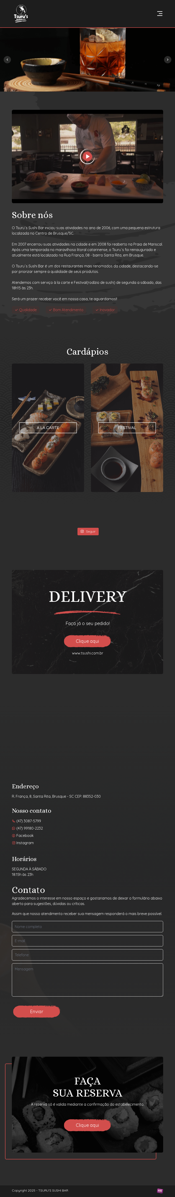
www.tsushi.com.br (87, 653)
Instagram (24, 843)
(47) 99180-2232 (29, 828)
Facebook (24, 835)
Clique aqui (87, 641)
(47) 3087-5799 (28, 821)
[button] (167, 60)
